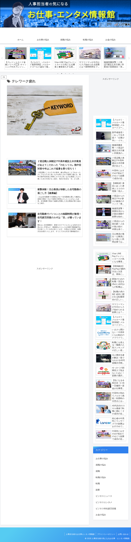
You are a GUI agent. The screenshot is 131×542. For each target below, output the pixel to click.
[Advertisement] (45, 147)
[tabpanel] (16, 57)
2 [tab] (61, 73)
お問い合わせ (123, 534)
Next (129, 58)
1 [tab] (58, 73)
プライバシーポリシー (106, 534)
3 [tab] (65, 73)
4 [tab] (69, 73)
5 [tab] (73, 73)
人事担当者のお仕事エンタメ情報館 (80, 534)
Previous (2, 58)
